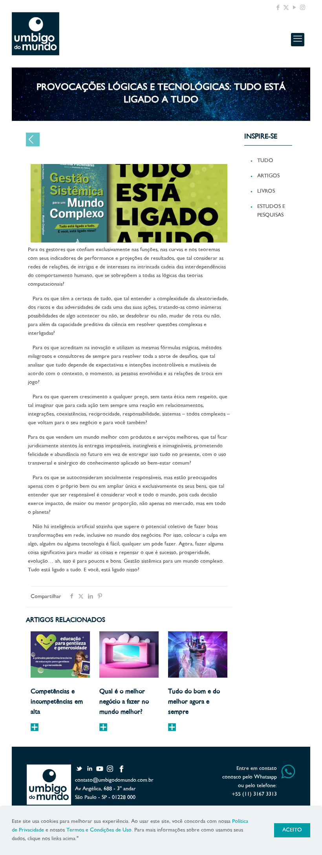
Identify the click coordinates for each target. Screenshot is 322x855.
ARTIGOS (268, 176)
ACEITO (292, 830)
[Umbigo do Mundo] (35, 33)
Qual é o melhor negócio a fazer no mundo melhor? (124, 702)
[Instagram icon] (303, 8)
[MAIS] (34, 727)
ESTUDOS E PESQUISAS (271, 211)
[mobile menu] (297, 39)
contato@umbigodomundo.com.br (114, 780)
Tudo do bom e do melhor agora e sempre (194, 702)
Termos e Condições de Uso (99, 830)
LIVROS (266, 191)
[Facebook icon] (278, 8)
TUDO (265, 160)
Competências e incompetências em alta (57, 702)
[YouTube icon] (294, 8)
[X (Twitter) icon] (286, 8)
